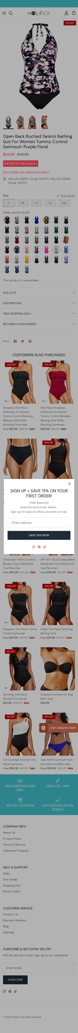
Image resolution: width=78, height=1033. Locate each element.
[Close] (69, 484)
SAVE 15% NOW (39, 535)
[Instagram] (33, 546)
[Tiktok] (44, 546)
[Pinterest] (39, 546)
